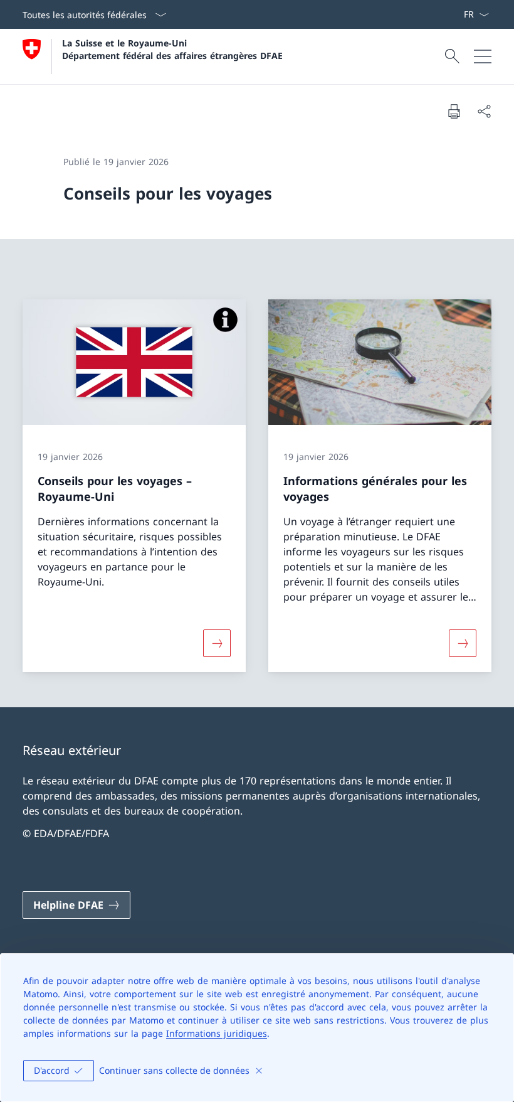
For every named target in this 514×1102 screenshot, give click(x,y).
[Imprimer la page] (454, 111)
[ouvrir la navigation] (482, 56)
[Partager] (484, 111)
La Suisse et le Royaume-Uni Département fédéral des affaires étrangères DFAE (172, 49)
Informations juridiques (216, 1033)
